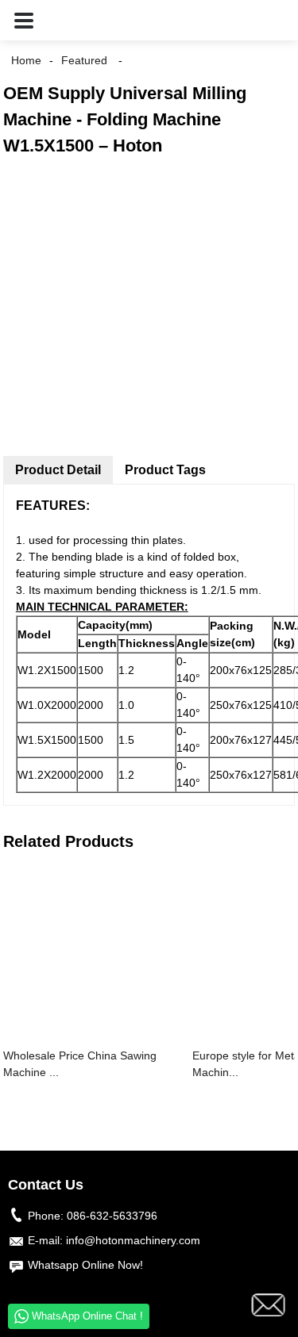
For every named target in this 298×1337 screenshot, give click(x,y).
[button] (24, 20)
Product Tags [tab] (165, 470)
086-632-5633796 (112, 1215)
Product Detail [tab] (58, 470)
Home (26, 60)
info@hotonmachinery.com (133, 1240)
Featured (84, 60)
